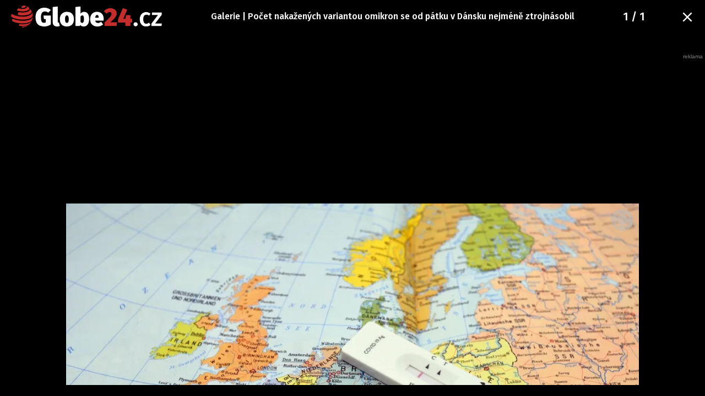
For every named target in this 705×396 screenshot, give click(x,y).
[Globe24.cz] (86, 17)
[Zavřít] (687, 17)
